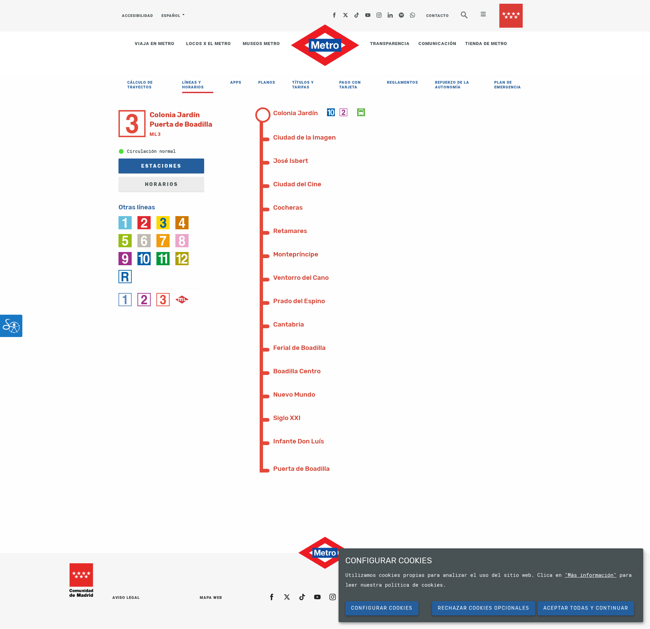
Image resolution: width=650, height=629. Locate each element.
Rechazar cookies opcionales (483, 608)
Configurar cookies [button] (382, 608)
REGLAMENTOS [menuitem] (402, 82)
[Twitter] (345, 13)
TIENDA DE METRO (486, 43)
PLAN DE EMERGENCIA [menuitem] (507, 84)
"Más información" (590, 574)
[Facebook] (334, 13)
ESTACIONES (161, 166)
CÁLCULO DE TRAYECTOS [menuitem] (140, 84)
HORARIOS (161, 184)
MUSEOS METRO (261, 43)
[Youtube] (368, 13)
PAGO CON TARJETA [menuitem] (350, 84)
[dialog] (491, 585)
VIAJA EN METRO (154, 43)
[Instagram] (379, 13)
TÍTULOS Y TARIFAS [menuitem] (303, 84)
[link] (125, 222)
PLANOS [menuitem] (266, 82)
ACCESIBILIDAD (137, 16)
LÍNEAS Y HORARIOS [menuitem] (193, 84)
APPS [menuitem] (235, 82)
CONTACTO (437, 16)
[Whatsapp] (412, 13)
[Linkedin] (390, 13)
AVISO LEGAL (126, 597)
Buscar (469, 17)
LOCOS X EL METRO (208, 43)
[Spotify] (401, 13)
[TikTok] (357, 13)
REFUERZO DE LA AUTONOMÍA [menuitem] (452, 84)
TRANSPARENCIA (390, 43)
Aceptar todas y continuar (585, 608)
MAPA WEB (211, 597)
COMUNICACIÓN (437, 43)
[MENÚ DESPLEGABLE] (480, 15)
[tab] (300, 112)
